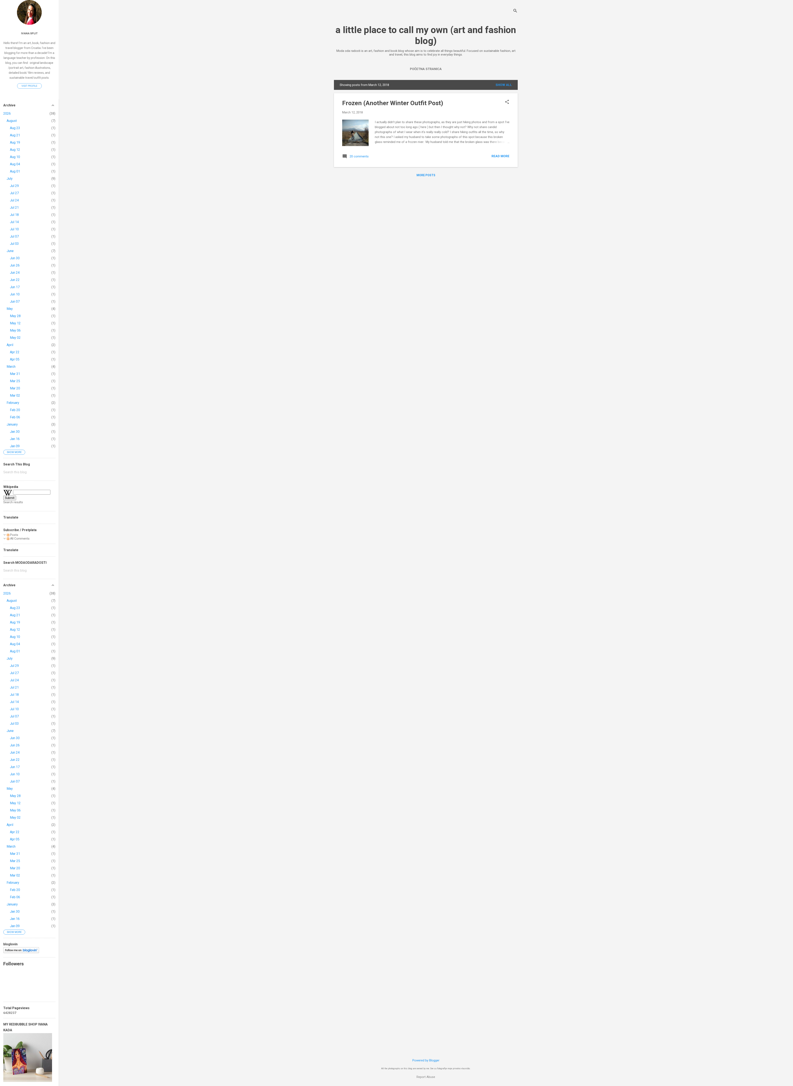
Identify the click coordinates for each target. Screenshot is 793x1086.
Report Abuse (426, 1077)
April (10, 345)
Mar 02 (15, 395)
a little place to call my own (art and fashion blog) (426, 35)
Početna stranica (426, 69)
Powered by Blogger (425, 1060)
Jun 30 (15, 258)
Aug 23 (15, 128)
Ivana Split (29, 33)
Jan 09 (15, 446)
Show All (504, 85)
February (13, 403)
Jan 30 (15, 432)
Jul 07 (14, 236)
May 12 (15, 323)
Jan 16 (15, 439)
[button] (507, 102)
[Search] (515, 11)
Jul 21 (14, 207)
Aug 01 (15, 171)
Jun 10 (15, 294)
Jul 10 (14, 229)
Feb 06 (15, 417)
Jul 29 (14, 186)
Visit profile (29, 85)
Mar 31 (15, 374)
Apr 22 (14, 352)
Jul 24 (14, 200)
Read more (500, 156)
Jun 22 (15, 280)
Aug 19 (15, 142)
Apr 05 (14, 359)
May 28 (15, 316)
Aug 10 (15, 157)
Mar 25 (15, 381)
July (10, 179)
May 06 (15, 330)
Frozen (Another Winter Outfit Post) (392, 103)
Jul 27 (14, 193)
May (10, 309)
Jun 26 (15, 265)
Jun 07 (15, 301)
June (10, 251)
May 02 (15, 338)
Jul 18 (14, 215)
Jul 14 (14, 222)
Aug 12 (15, 150)
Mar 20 (15, 388)
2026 (7, 113)
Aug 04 (15, 164)
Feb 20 (15, 410)
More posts (426, 175)
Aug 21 (15, 135)
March (11, 367)
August (12, 121)
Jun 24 (15, 273)
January (12, 424)
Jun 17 (15, 287)
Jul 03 (14, 244)
